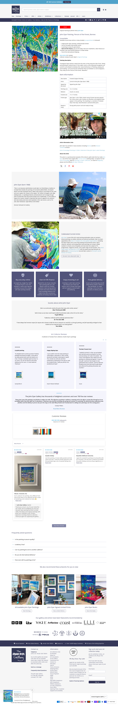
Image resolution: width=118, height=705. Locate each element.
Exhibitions (48, 16)
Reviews (67, 16)
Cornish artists (82, 158)
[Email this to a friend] (73, 166)
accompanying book (73, 251)
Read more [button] (18, 500)
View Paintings (27, 611)
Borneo (89, 146)
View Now (67, 2)
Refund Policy (53, 672)
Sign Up (97, 682)
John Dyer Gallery (18, 701)
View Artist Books (91, 611)
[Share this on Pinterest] (69, 166)
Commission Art (54, 660)
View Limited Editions (59, 611)
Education (53, 663)
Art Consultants (54, 657)
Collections (58, 16)
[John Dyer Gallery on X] (101, 20)
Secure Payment (54, 674)
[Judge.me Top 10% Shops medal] (75, 633)
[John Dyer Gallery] (16, 10)
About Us (52, 655)
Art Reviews (53, 653)
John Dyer (64, 237)
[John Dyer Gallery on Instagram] (90, 20)
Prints (26, 16)
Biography (100, 160)
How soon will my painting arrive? (25, 560)
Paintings (18, 16)
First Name (92, 669)
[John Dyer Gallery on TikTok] (99, 20)
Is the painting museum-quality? (25, 539)
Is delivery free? (20, 544)
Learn (83, 16)
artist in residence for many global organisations (84, 241)
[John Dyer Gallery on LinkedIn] (92, 20)
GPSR (51, 677)
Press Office (53, 687)
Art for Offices (54, 658)
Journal (73, 16)
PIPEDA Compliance (55, 684)
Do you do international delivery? (25, 555)
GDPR (51, 675)
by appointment (89, 40)
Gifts (33, 16)
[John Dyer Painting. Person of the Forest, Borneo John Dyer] (35, 48)
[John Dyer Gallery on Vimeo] (103, 20)
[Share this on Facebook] (65, 166)
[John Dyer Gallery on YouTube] (105, 20)
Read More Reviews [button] (59, 525)
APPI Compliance (54, 682)
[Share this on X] (61, 166)
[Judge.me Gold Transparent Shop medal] (55, 633)
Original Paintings (82, 57)
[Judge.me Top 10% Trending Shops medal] (82, 633)
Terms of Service (54, 667)
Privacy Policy (53, 670)
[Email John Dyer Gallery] (86, 20)
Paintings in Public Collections (78, 150)
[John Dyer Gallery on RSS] (96, 20)
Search (52, 665)
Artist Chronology (64, 150)
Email (90, 675)
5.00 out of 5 (63, 420)
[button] (63, 55)
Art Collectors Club (55, 652)
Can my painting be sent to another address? (29, 550)
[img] (17, 450)
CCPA (51, 679)
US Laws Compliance (55, 685)
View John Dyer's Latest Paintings (96, 150)
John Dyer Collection (77, 162)
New (13, 16)
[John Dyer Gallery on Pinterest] (94, 20)
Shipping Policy (54, 668)
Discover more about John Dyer (71, 256)
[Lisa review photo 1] (27, 473)
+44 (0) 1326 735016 (42, 653)
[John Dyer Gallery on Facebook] (88, 20)
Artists (39, 16)
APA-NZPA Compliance (56, 680)
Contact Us (53, 662)
